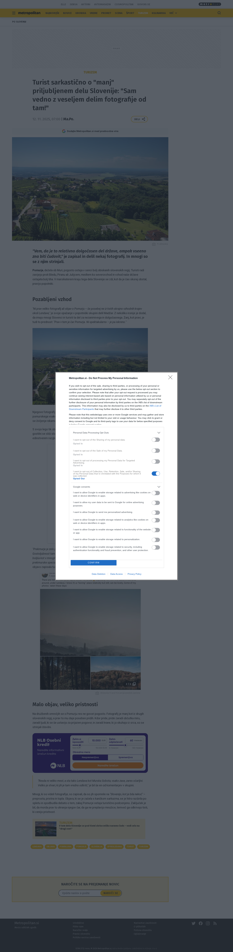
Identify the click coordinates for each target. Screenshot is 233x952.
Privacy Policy (134, 574)
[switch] (156, 440)
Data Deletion (98, 574)
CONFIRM (94, 562)
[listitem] (116, 432)
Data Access (116, 574)
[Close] (171, 378)
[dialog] (116, 476)
